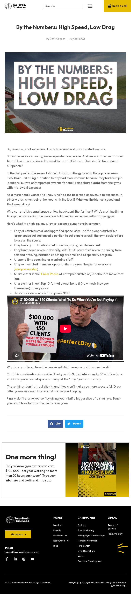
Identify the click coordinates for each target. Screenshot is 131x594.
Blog (55, 545)
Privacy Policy (115, 533)
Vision (81, 556)
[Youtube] (32, 559)
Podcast (82, 525)
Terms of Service (113, 527)
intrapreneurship (26, 269)
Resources (59, 540)
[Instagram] (24, 559)
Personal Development (90, 561)
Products (58, 535)
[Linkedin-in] (15, 559)
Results (57, 530)
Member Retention (88, 540)
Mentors (58, 525)
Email (9, 548)
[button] (89, 6)
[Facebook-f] (7, 559)
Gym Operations (87, 550)
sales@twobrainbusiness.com (22, 552)
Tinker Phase (49, 274)
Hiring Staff (84, 545)
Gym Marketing (86, 530)
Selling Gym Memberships (91, 535)
